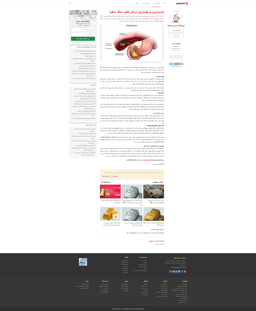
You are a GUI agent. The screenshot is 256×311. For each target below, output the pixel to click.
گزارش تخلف (105, 176)
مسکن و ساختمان (183, 302)
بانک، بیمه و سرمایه (182, 300)
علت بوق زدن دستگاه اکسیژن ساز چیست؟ (85, 145)
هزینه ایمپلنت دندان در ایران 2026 (86, 133)
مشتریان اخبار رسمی (142, 264)
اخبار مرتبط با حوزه (91, 125)
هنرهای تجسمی (144, 292)
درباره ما (145, 260)
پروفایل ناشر (114, 176)
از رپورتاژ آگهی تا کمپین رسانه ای (140, 270)
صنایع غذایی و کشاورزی (181, 296)
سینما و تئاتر (145, 288)
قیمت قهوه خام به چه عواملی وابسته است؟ (84, 51)
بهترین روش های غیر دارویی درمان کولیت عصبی (83, 78)
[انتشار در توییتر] (173, 64)
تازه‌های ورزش (125, 284)
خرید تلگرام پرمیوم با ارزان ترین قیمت (86, 111)
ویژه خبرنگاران (125, 268)
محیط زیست (164, 294)
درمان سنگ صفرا (153, 67)
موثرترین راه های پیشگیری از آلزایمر (86, 68)
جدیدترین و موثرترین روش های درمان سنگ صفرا (83, 71)
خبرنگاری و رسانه (124, 264)
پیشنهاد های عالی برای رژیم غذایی (86, 66)
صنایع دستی (145, 294)
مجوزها (145, 262)
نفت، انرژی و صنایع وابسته (181, 288)
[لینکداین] (176, 271)
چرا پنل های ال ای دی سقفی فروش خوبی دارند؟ (83, 118)
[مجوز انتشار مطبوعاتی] (83, 262)
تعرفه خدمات (145, 3)
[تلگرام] (173, 271)
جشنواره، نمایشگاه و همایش (82, 286)
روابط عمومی (125, 260)
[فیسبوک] (182, 271)
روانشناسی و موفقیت (103, 286)
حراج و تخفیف (85, 284)
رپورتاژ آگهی (125, 272)
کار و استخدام (184, 298)
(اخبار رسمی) (145, 16)
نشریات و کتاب (144, 286)
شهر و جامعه (164, 288)
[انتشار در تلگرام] (170, 64)
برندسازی (126, 266)
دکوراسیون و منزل (104, 292)
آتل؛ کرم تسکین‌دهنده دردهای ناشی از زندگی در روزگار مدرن (83, 130)
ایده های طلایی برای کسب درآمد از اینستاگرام (84, 96)
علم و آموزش (164, 284)
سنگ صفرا (146, 160)
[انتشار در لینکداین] (182, 64)
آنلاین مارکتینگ (124, 262)
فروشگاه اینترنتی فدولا (176, 25)
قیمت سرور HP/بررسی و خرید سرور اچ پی (84, 101)
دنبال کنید (175, 36)
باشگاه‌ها (126, 290)
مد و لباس (106, 288)
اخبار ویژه (93, 85)
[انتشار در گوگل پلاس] (179, 64)
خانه (165, 3)
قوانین (145, 268)
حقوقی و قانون (164, 290)
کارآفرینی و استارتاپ (182, 286)
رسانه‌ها (146, 284)
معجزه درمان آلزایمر (89, 56)
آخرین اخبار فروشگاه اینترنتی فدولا (86, 47)
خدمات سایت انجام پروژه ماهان (87, 99)
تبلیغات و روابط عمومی (162, 296)
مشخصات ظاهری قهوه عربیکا (87, 53)
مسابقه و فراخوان (85, 288)
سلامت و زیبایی (104, 284)
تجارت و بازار (184, 284)
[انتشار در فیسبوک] (176, 64)
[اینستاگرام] (170, 271)
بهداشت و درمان (159, 244)
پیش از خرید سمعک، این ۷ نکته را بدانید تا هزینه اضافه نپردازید (83, 142)
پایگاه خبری (156, 3)
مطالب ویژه (125, 270)
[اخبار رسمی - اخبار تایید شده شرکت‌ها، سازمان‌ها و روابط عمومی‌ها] (182, 3)
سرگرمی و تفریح (104, 290)
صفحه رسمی (175, 30)
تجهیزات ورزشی (124, 288)
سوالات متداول (143, 266)
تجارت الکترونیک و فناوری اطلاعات (179, 290)
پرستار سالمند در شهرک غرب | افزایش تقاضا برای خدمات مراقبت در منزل (83, 149)
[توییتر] (179, 271)
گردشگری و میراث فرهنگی (161, 292)
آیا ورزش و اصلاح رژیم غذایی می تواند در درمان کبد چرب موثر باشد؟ (83, 75)
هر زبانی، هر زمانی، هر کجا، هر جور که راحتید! (84, 104)
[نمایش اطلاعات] (176, 50)
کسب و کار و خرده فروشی (181, 294)
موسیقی (146, 290)
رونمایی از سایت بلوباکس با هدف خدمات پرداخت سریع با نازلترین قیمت (83, 107)
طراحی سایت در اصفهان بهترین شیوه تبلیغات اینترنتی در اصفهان (84, 90)
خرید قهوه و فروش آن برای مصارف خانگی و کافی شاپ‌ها (83, 60)
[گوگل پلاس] (185, 271)
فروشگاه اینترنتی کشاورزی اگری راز (86, 93)
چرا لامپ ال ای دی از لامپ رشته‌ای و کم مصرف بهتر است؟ (82, 115)
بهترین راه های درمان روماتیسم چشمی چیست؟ (83, 63)
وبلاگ (136, 3)
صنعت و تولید (184, 292)
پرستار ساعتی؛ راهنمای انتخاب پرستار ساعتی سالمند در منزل (82, 137)
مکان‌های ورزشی (124, 286)
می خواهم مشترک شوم (83, 39)
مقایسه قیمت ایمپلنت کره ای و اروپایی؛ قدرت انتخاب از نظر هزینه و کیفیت (84, 154)
